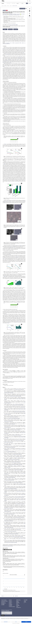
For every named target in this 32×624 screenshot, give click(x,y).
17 (8, 54)
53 (9, 254)
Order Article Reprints (22, 8)
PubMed (5, 399)
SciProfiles (17, 604)
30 (17, 59)
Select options (3, 612)
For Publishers (10, 604)
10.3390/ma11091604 (14, 5)
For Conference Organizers (12, 606)
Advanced (29, 3)
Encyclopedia (17, 605)
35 (8, 61)
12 (23, 52)
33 (6, 60)
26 (8, 59)
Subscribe (3, 615)
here (11, 567)
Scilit (23, 389)
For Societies (10, 605)
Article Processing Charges (4, 601)
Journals (3, 5)
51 (9, 120)
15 (7, 54)
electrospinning (5, 43)
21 (19, 57)
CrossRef (21, 389)
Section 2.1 (17, 321)
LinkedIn (25, 601)
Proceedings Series (18, 607)
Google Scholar (17, 389)
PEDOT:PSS (8, 43)
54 (10, 254)
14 (6, 54)
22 (20, 57)
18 (9, 54)
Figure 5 (4, 258)
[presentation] (14, 130)
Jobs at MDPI (2, 604)
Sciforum (17, 601)
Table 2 (4, 295)
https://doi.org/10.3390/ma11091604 (13, 24)
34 (7, 60)
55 (6, 314)
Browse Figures (10, 29)
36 (12, 61)
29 (10, 59)
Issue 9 (11, 5)
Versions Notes (15, 29)
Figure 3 (17, 245)
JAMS (17, 606)
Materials (5, 5)
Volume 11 (8, 5)
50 (16, 316)
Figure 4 (21, 245)
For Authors (10, 601)
